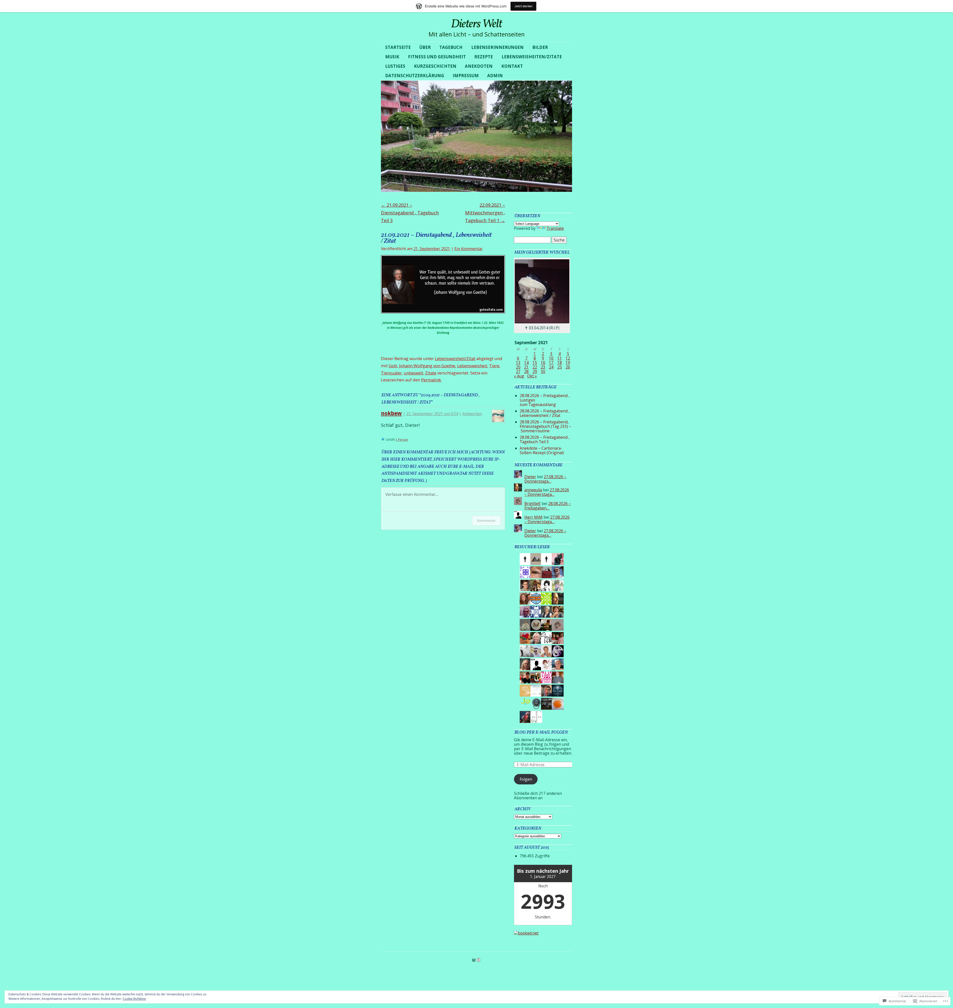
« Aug (519, 376)
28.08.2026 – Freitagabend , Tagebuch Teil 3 (545, 439)
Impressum (466, 75)
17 (551, 362)
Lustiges (395, 66)
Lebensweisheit (472, 366)
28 (526, 371)
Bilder (540, 47)
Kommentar (486, 520)
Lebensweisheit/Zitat (455, 358)
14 (526, 362)
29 (535, 371)
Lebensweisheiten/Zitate (532, 57)
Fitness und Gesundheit (437, 57)
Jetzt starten (523, 6)
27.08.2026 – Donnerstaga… (545, 479)
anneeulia (533, 490)
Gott (393, 366)
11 (559, 358)
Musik (392, 57)
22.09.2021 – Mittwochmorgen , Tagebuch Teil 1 (485, 212)
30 (543, 371)
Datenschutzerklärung (414, 75)
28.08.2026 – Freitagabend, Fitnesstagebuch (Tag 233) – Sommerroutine (545, 426)
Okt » (532, 376)
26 (568, 367)
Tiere (494, 366)
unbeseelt (413, 373)
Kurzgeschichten (435, 66)
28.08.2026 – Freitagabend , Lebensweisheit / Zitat (545, 413)
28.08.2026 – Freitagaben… (547, 506)
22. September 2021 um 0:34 (432, 413)
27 (518, 371)
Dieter (530, 476)
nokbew (391, 413)
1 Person (402, 439)
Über (425, 47)
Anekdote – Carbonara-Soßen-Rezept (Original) (542, 450)
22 (535, 367)
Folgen (526, 779)
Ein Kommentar (468, 248)
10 (551, 358)
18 (559, 362)
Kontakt (512, 66)
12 (568, 358)
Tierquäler (391, 373)
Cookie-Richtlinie (134, 999)
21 (526, 367)
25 (559, 367)
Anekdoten (479, 66)
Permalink (431, 380)
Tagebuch (451, 47)
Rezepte (483, 57)
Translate (555, 228)
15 (535, 362)
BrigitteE (532, 503)
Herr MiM (533, 517)
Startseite (398, 47)
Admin (495, 75)
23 (543, 367)
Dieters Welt (476, 24)
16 (543, 362)
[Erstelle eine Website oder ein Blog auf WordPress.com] (474, 960)
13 (518, 362)
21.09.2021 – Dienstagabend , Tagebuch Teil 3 (410, 212)
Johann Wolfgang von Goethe (427, 366)
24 (551, 367)
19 (568, 362)
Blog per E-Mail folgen (541, 732)
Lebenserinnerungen (497, 47)
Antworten (472, 413)
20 (518, 367)
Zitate (430, 373)
